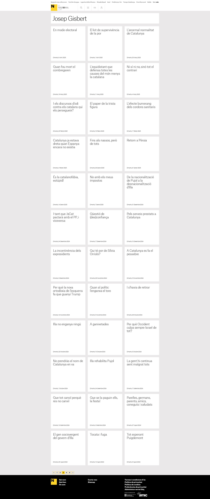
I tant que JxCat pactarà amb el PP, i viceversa (66, 217)
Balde (149, 2)
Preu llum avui (141, 2)
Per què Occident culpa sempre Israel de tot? (141, 328)
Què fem (62, 482)
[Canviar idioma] (94, 7)
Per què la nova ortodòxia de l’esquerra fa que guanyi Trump (68, 291)
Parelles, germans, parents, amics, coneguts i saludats (139, 401)
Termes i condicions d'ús (135, 480)
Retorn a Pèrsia (137, 140)
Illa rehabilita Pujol (102, 361)
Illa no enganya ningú (67, 324)
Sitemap (91, 482)
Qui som (62, 480)
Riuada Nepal (101, 2)
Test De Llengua (73, 2)
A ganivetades (99, 324)
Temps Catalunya (129, 2)
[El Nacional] (54, 7)
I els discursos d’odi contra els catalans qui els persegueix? (68, 107)
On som (62, 485)
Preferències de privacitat (135, 487)
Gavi (108, 2)
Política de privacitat (133, 482)
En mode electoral (65, 30)
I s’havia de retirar (138, 287)
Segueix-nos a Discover (59, 2)
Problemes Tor (117, 2)
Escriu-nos (92, 480)
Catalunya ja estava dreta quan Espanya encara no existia (66, 144)
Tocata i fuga (98, 434)
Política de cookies (132, 485)
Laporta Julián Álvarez (88, 2)
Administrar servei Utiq (134, 489)
